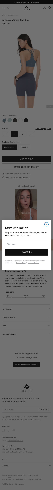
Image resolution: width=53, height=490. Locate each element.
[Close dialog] (46, 224)
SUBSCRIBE (27, 252)
